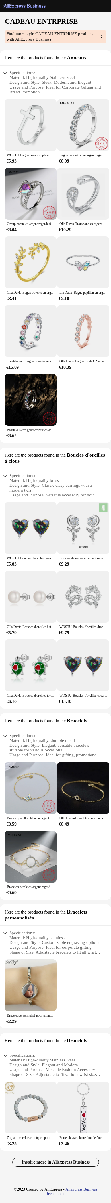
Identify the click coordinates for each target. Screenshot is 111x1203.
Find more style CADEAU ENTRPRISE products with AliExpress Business (50, 36)
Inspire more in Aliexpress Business (56, 1162)
